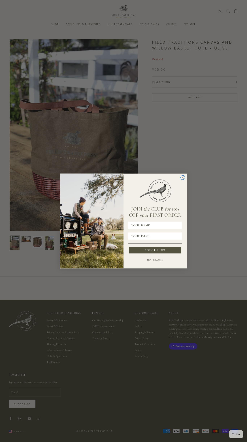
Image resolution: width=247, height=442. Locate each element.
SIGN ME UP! (155, 250)
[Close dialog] (183, 177)
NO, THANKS (155, 259)
